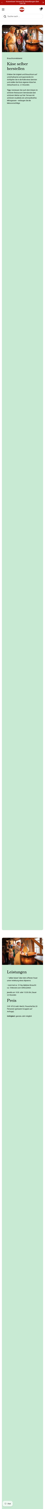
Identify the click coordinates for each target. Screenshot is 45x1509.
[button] (40, 9)
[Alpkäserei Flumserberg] (21, 9)
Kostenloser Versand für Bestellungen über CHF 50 (22, 2)
